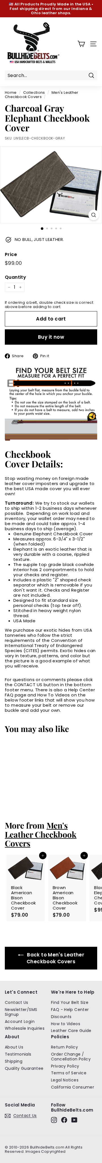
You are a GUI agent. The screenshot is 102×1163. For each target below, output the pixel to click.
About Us (14, 1047)
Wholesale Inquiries (24, 1028)
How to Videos (65, 1024)
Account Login (20, 1021)
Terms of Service (68, 1073)
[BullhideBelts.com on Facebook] (64, 1120)
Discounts (61, 1017)
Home (11, 92)
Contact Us (16, 1002)
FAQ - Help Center (70, 1009)
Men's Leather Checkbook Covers (41, 94)
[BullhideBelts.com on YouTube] (74, 1120)
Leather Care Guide (71, 1030)
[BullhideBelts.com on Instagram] (54, 1120)
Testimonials (18, 1054)
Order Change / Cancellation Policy (71, 1056)
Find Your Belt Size (69, 1002)
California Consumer (72, 1087)
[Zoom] (93, 215)
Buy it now (51, 337)
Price (11, 254)
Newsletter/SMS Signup (21, 1012)
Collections (34, 92)
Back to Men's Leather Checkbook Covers (55, 958)
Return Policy (64, 1047)
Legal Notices (64, 1080)
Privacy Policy (65, 1066)
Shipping (13, 1061)
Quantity (15, 277)
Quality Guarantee (24, 1068)
